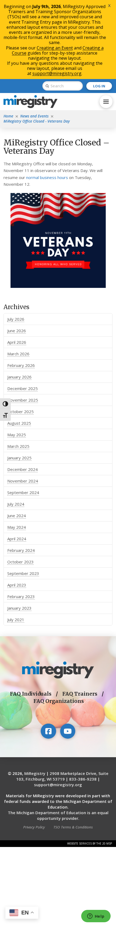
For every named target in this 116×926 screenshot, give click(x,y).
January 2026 (19, 377)
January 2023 (19, 608)
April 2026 (16, 342)
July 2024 (15, 504)
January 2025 (19, 457)
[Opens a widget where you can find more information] (96, 916)
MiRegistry (34, 773)
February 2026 (21, 365)
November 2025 (22, 400)
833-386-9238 (83, 779)
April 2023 (16, 585)
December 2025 (22, 388)
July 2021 (15, 619)
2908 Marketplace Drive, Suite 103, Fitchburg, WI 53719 (62, 776)
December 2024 (22, 469)
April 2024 (16, 538)
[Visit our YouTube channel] (67, 731)
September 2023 (23, 573)
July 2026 (15, 319)
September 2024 (23, 492)
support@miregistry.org (58, 784)
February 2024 (21, 550)
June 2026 (16, 330)
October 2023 (20, 561)
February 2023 (21, 596)
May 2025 (16, 434)
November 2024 (22, 481)
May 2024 (16, 527)
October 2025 (20, 411)
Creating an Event (55, 48)
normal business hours (47, 177)
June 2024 (16, 515)
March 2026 (18, 353)
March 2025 (18, 446)
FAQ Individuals (31, 694)
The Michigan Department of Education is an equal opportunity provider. (58, 815)
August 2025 (19, 423)
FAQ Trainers (79, 694)
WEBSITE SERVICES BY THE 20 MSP (89, 843)
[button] (106, 101)
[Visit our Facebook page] (48, 731)
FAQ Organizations (58, 701)
